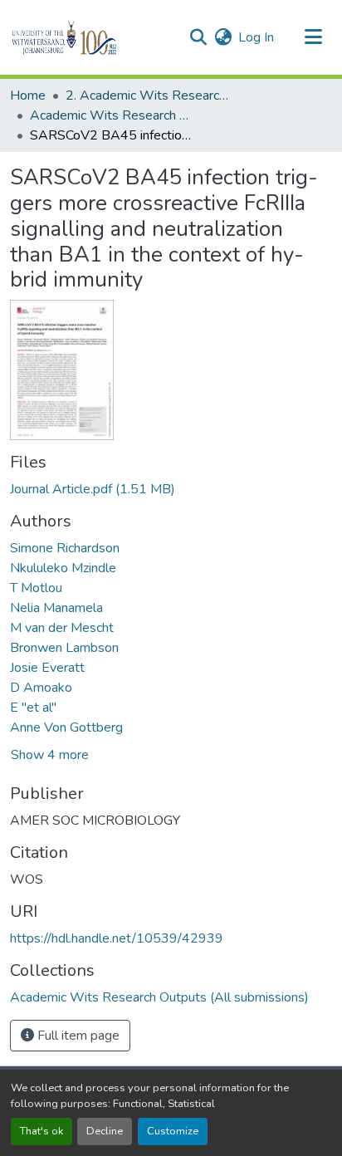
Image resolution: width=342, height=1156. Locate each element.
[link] (171, 489)
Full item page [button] (77, 1035)
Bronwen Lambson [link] (64, 648)
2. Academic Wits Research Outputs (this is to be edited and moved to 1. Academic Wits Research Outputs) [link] (149, 95)
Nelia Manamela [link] (56, 608)
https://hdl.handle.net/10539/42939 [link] (116, 938)
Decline (104, 1131)
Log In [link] (256, 37)
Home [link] (28, 95)
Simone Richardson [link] (65, 548)
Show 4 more (50, 755)
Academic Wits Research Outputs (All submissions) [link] (113, 115)
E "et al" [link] (33, 707)
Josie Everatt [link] (47, 668)
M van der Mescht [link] (62, 628)
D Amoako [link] (41, 687)
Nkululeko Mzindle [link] (63, 568)
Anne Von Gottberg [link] (66, 727)
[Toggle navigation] (314, 37)
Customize (172, 1131)
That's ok (41, 1131)
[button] (92, 37)
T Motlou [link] (36, 588)
